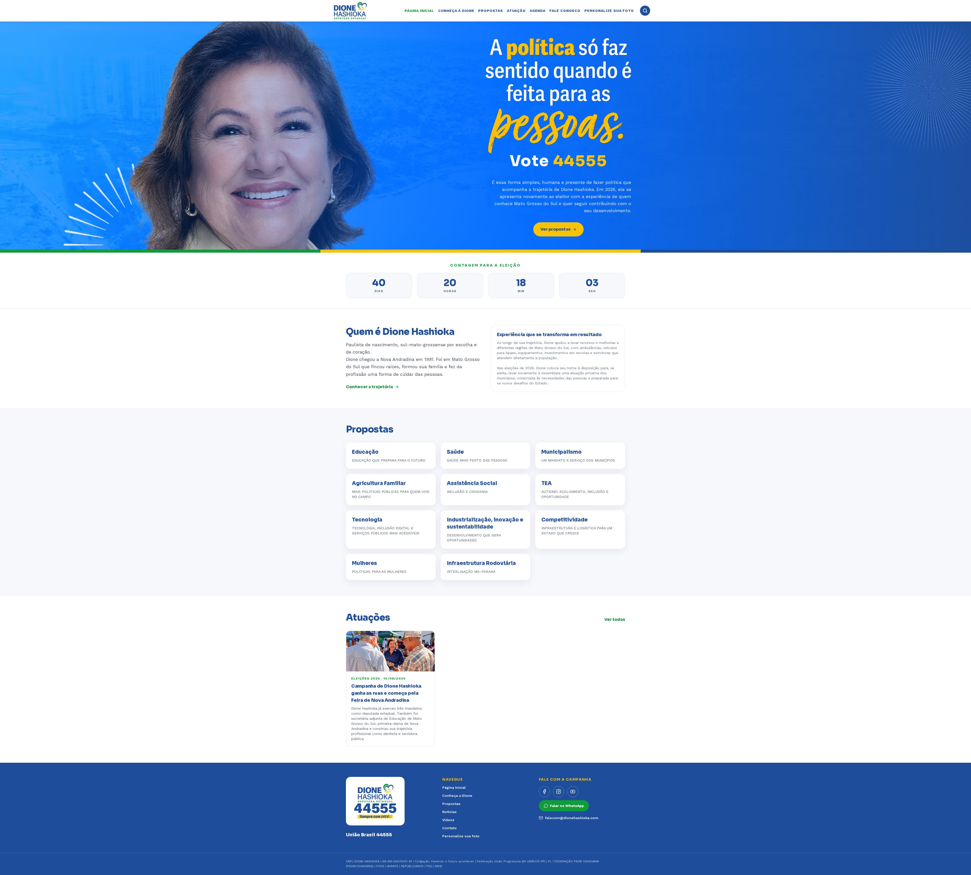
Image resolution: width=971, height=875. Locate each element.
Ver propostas (555, 229)
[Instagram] (558, 791)
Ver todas (614, 619)
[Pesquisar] (645, 11)
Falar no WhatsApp (567, 806)
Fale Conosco (564, 11)
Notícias (449, 812)
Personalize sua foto (609, 11)
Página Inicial (454, 787)
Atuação (516, 11)
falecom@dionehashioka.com (571, 818)
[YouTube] (572, 791)
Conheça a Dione (456, 11)
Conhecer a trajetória (369, 386)
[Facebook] (544, 791)
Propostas (490, 11)
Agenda (537, 11)
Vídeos (448, 820)
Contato (449, 828)
